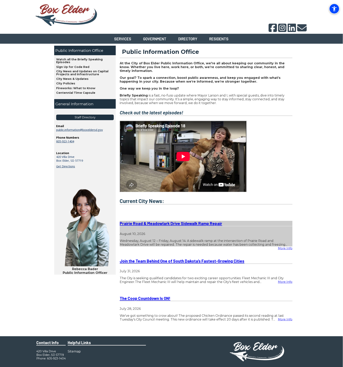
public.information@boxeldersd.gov (79, 130)
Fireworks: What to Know (75, 88)
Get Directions (65, 166)
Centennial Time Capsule (75, 93)
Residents (218, 39)
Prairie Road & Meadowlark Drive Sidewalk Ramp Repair (171, 223)
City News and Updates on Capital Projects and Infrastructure (82, 73)
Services (122, 39)
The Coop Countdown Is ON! (145, 298)
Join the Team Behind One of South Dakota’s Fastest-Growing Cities (182, 260)
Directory (187, 39)
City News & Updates (72, 79)
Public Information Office (79, 50)
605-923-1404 (65, 141)
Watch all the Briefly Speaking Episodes (79, 61)
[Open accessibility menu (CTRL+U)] (334, 9)
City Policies (65, 83)
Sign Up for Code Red (72, 67)
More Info (285, 248)
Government (154, 39)
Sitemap (74, 351)
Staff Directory (85, 117)
